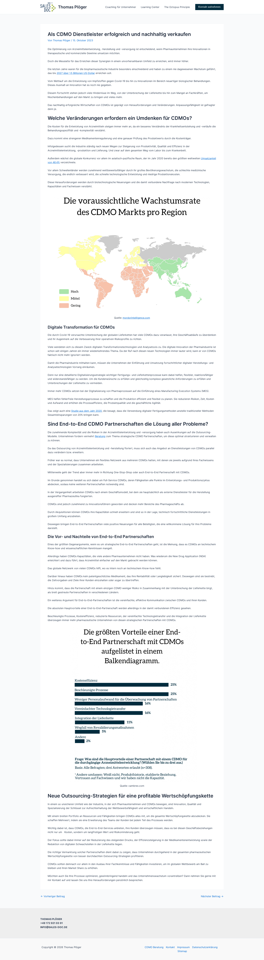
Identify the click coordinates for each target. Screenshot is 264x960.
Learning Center (150, 7)
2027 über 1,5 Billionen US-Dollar (76, 73)
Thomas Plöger (72, 7)
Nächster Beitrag (212, 896)
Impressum (183, 947)
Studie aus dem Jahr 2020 (86, 410)
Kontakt (170, 947)
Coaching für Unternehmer (120, 7)
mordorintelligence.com (136, 317)
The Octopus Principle (177, 7)
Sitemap (182, 951)
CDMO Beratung (154, 947)
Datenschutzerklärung (205, 947)
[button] (209, 7)
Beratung (100, 436)
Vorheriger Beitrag (53, 896)
